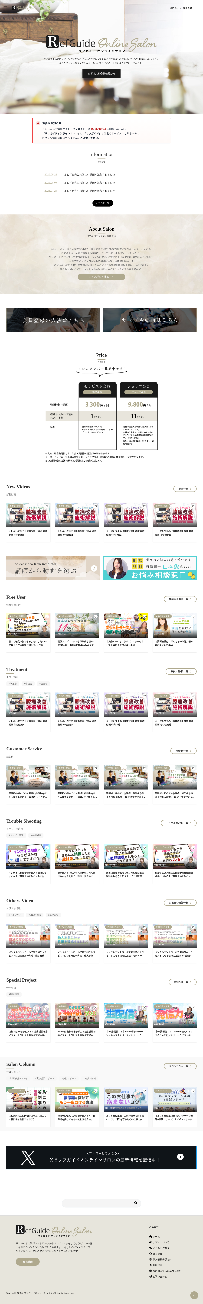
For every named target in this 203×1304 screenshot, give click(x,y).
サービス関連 (16, 835)
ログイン (174, 8)
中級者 (28, 683)
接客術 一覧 (182, 750)
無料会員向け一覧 (178, 599)
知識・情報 (90, 1078)
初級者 (13, 683)
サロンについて (160, 1242)
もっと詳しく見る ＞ (101, 276)
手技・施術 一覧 (179, 671)
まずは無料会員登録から (101, 73)
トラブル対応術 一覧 (177, 823)
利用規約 (157, 1265)
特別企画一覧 (181, 982)
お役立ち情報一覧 (178, 902)
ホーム (156, 1236)
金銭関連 (36, 835)
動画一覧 (183, 488)
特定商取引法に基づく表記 (166, 1270)
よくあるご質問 (160, 1248)
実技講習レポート (45, 1078)
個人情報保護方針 (162, 1259)
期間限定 (14, 994)
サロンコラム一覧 (178, 1066)
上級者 (44, 683)
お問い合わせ (159, 1276)
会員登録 (187, 8)
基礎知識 (53, 915)
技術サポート (69, 1078)
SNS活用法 (35, 915)
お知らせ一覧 (102, 203)
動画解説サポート (19, 1078)
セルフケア (15, 915)
